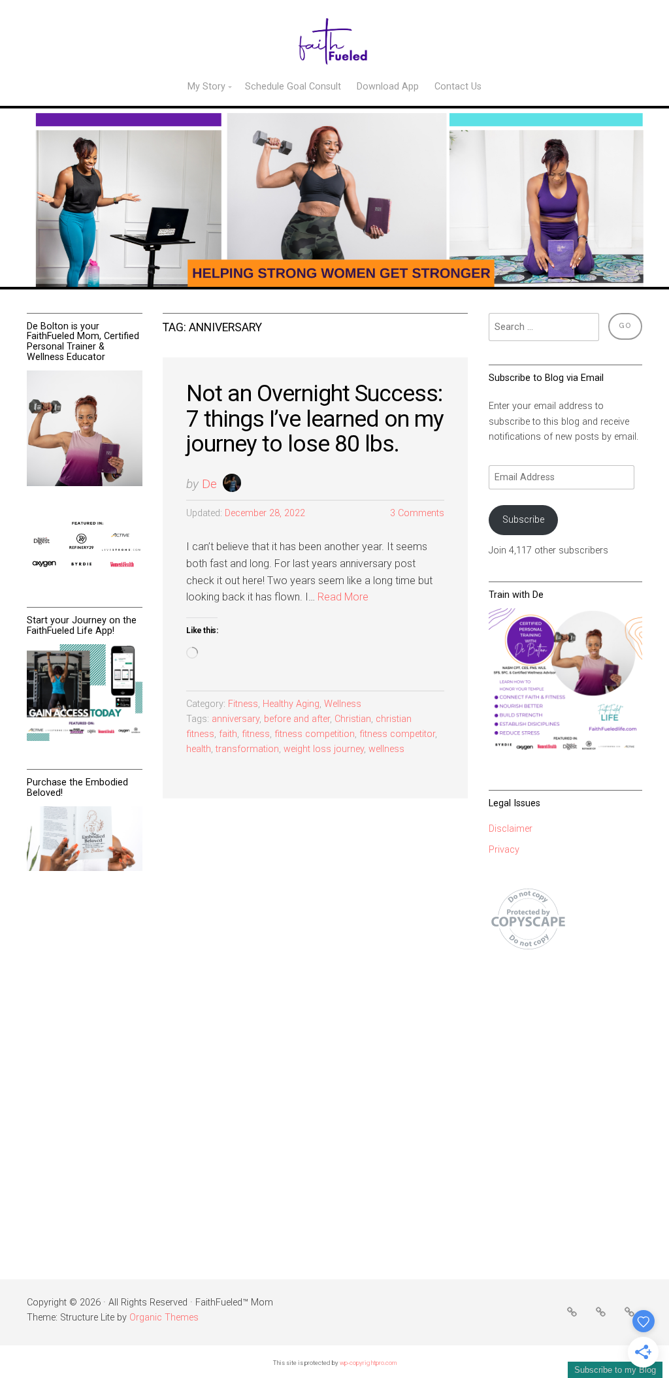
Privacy (504, 849)
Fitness (243, 704)
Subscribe (523, 519)
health (198, 749)
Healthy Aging (291, 704)
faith (228, 734)
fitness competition (314, 734)
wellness (386, 749)
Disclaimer (510, 828)
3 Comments (417, 513)
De (209, 483)
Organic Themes (164, 1317)
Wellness (342, 704)
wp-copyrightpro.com (368, 1362)
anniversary (235, 719)
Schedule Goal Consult (293, 86)
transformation (247, 749)
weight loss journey (324, 749)
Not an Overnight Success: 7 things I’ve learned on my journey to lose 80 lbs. (315, 418)
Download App (388, 86)
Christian (352, 719)
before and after (297, 719)
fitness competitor (397, 734)
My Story (206, 86)
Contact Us (457, 86)
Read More (343, 597)
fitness (256, 734)
